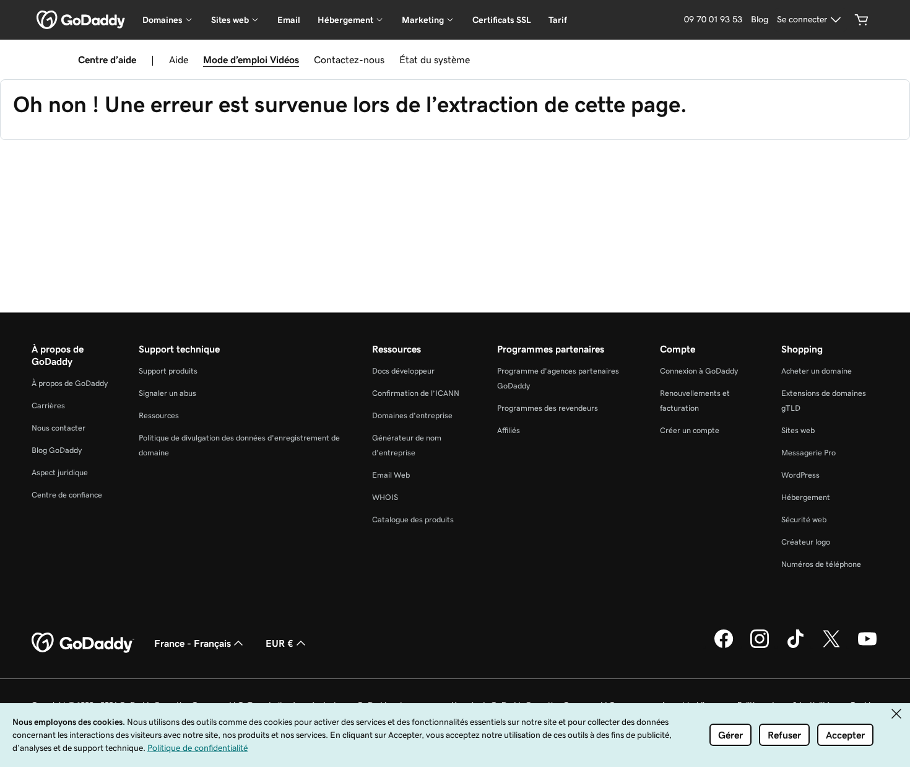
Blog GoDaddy (57, 450)
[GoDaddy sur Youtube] (867, 646)
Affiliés (508, 430)
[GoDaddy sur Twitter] (831, 646)
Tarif (557, 19)
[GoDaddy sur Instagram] (759, 646)
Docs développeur (403, 371)
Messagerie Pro (808, 453)
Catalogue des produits (413, 519)
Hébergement (805, 497)
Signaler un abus (167, 393)
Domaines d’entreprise (412, 415)
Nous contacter (58, 428)
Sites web (798, 430)
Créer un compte (689, 430)
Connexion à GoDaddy (699, 371)
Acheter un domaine (816, 371)
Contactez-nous (349, 59)
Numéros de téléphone (821, 564)
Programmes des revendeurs (547, 408)
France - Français (192, 643)
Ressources (159, 415)
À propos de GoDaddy (70, 383)
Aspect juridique (60, 472)
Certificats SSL (501, 19)
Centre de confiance (67, 495)
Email (288, 19)
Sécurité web (803, 519)
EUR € (279, 643)
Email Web (391, 475)
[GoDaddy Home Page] (83, 643)
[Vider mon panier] (861, 19)
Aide (178, 59)
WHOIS (385, 497)
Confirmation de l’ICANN (415, 393)
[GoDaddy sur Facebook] (724, 646)
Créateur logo (805, 542)
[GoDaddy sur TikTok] (795, 646)
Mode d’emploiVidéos (251, 59)
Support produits (168, 371)
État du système (434, 59)
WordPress (800, 475)
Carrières (48, 405)
